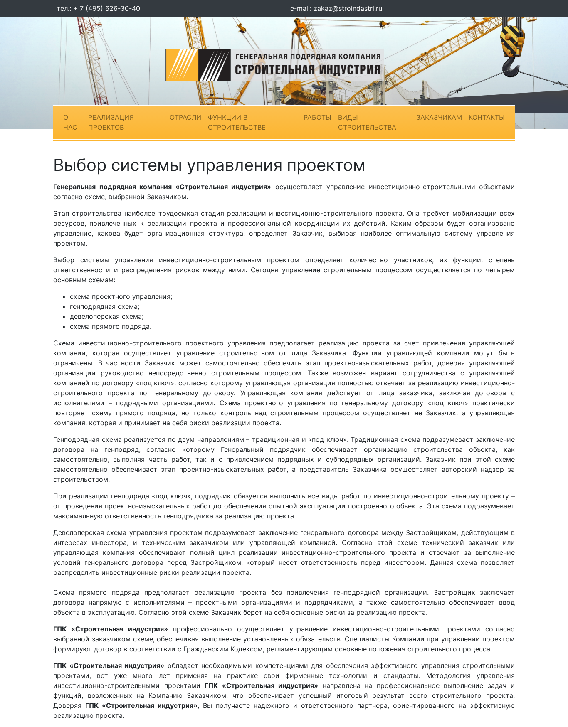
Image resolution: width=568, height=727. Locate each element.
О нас (70, 122)
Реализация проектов (111, 122)
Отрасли (185, 117)
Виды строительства (367, 122)
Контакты (487, 117)
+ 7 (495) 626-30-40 (106, 8)
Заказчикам (439, 117)
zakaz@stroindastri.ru (348, 8)
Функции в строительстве (237, 122)
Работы (317, 117)
